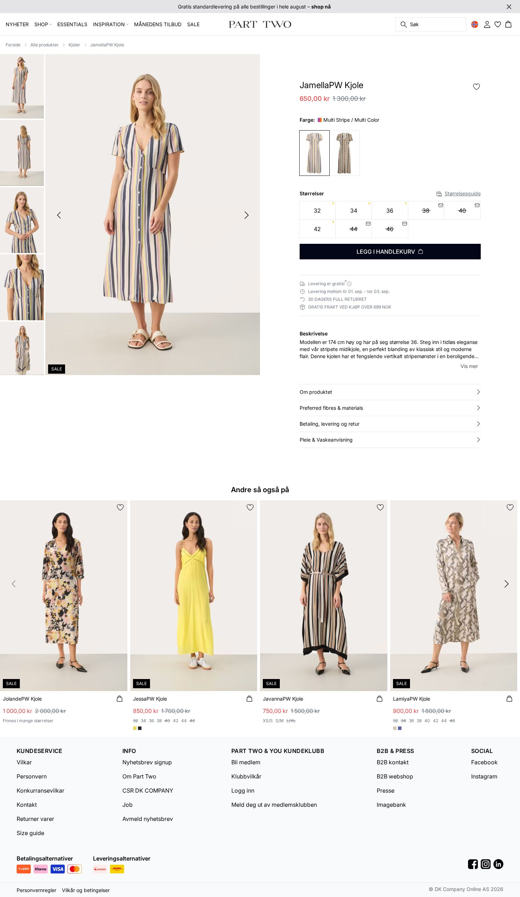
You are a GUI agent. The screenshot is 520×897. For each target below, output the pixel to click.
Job (127, 804)
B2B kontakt (393, 762)
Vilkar (24, 762)
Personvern (32, 776)
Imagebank (391, 804)
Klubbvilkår (246, 776)
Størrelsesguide (463, 193)
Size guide (30, 832)
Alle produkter (44, 44)
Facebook (484, 762)
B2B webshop (395, 776)
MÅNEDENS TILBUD (157, 24)
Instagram (484, 776)
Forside (13, 44)
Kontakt (27, 804)
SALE (193, 24)
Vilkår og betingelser (86, 890)
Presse (385, 790)
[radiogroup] (390, 219)
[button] (390, 392)
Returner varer (35, 818)
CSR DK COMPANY (147, 790)
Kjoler (74, 44)
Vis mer (469, 366)
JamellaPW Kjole (107, 44)
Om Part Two (139, 776)
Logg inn (242, 790)
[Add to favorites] (476, 87)
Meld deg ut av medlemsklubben (274, 804)
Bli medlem (245, 762)
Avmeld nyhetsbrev (147, 818)
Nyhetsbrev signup (147, 762)
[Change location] (474, 24)
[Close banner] (509, 6)
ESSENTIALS (72, 24)
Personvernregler (36, 890)
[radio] (317, 210)
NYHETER (17, 24)
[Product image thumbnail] (22, 86)
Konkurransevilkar (40, 790)
